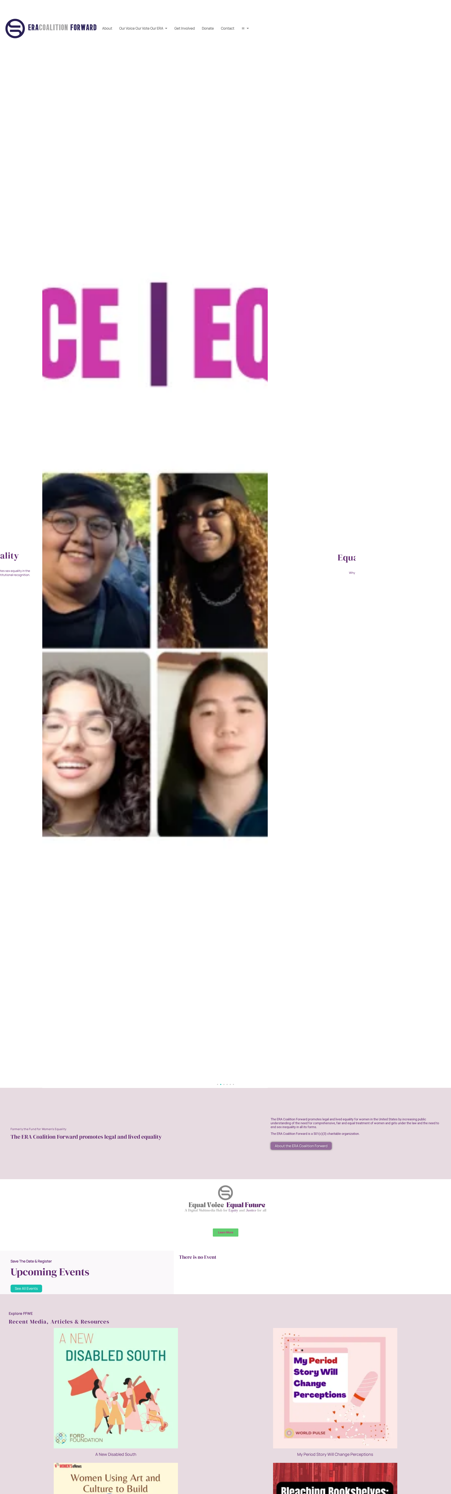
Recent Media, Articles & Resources (59, 1321)
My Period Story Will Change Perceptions (335, 1454)
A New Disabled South (115, 1454)
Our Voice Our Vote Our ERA (141, 28)
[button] (217, 1084)
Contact (227, 28)
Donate (208, 28)
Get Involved (184, 28)
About (107, 28)
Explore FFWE (21, 1313)
